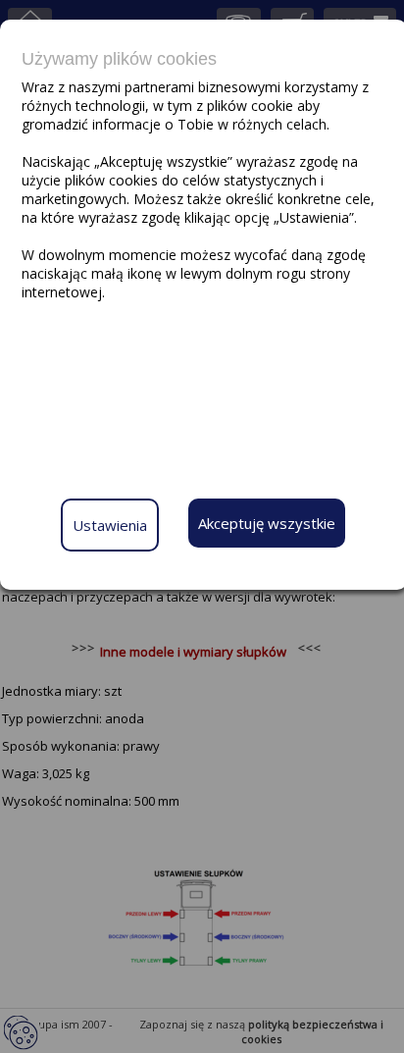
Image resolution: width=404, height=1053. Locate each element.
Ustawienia (110, 525)
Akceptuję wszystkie (266, 523)
